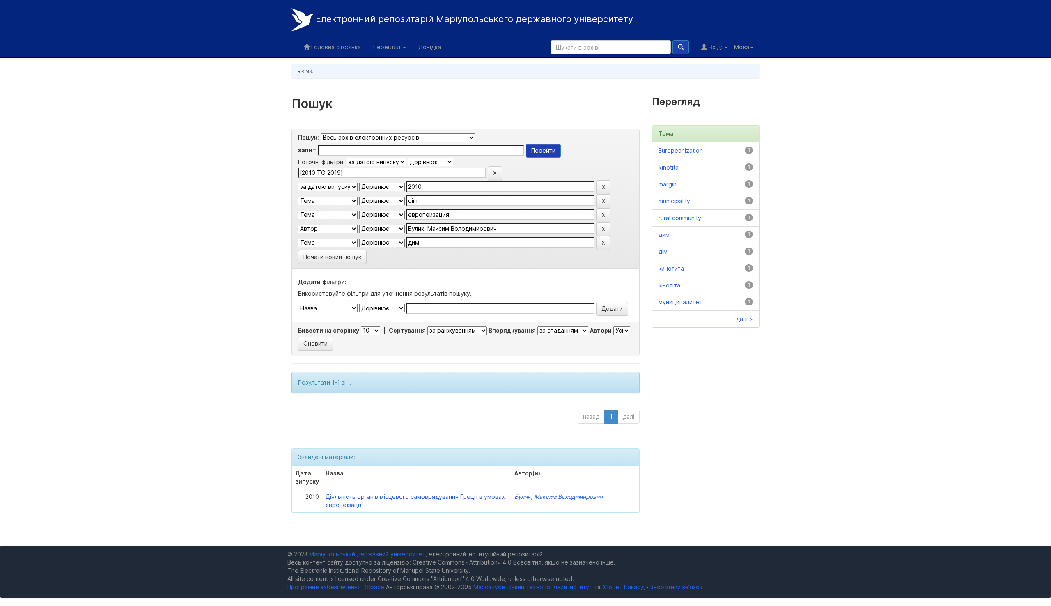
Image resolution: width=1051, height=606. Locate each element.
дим (664, 234)
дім (663, 251)
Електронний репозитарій (473, 19)
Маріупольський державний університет (367, 554)
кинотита (671, 268)
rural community (680, 217)
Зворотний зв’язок (676, 586)
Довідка (429, 47)
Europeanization (681, 150)
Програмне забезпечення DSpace (335, 586)
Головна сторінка (335, 47)
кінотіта (669, 285)
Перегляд (387, 47)
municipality (674, 200)
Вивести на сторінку (328, 330)
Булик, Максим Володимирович (558, 496)
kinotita (669, 167)
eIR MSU (306, 71)
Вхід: (715, 47)
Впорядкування (512, 330)
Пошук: (308, 137)
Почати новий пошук (332, 256)
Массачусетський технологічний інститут (532, 586)
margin (668, 184)
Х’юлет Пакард (623, 586)
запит (307, 150)
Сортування (407, 330)
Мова (741, 47)
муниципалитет (680, 301)
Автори (601, 330)
